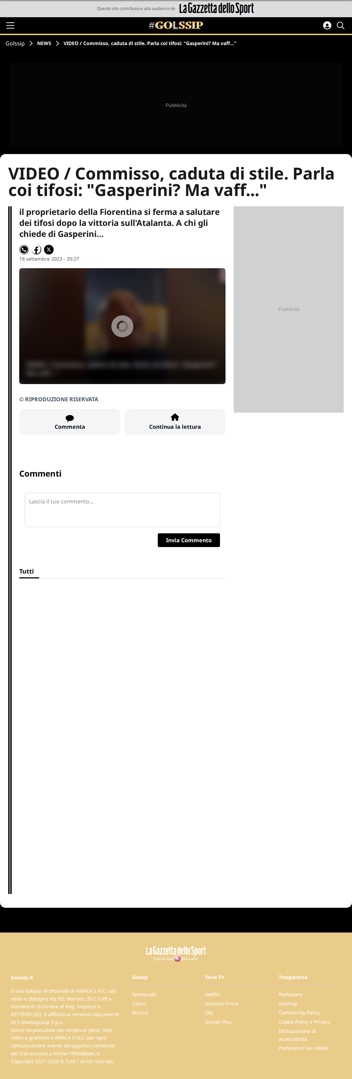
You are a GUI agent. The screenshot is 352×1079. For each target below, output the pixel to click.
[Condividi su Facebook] (36, 249)
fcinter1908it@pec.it (76, 1053)
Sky (209, 1012)
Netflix (212, 994)
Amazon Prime (222, 1003)
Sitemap (288, 1003)
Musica (140, 1012)
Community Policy (299, 1012)
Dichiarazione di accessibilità (297, 1035)
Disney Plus (218, 1021)
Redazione (291, 994)
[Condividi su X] (49, 249)
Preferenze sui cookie (303, 1048)
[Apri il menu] (10, 25)
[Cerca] (341, 25)
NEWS (44, 43)
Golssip (15, 43)
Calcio (139, 1003)
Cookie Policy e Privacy (304, 1021)
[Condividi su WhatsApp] (24, 249)
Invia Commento (189, 540)
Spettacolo (144, 994)
